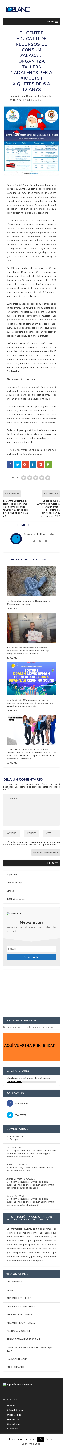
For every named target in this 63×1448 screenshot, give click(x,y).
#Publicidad (13, 1419)
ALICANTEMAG (15, 1281)
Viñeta (10, 890)
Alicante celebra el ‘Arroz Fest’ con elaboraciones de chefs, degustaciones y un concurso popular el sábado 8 (30, 1184)
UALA (10, 1290)
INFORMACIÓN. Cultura (19, 1314)
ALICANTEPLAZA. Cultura (21, 1323)
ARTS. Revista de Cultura (21, 1306)
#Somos (11, 1405)
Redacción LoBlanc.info (39, 96)
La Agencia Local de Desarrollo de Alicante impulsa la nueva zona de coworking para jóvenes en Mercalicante (31, 1153)
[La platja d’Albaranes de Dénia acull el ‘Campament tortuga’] (32, 581)
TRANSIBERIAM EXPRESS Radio (24, 1339)
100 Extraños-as (16, 899)
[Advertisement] (31, 990)
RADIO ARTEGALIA (17, 1359)
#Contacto (12, 1428)
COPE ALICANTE (16, 1367)
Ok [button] (40, 1439)
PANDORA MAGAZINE (19, 1331)
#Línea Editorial (15, 1410)
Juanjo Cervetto (15, 1178)
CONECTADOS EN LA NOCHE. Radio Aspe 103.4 (29, 1349)
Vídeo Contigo (14, 882)
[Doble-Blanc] (31, 1060)
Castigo (14, 1139)
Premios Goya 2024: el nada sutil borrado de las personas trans (30, 1169)
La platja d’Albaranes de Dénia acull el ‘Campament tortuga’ (29, 603)
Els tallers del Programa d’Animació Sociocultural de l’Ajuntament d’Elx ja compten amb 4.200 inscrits (28, 650)
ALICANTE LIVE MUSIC (19, 1298)
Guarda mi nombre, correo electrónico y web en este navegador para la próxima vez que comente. (31, 843)
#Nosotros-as (14, 1415)
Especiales (12, 874)
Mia (8, 1147)
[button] (50, 21)
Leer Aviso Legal (31, 1443)
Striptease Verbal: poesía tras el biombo (29, 1078)
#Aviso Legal (13, 1424)
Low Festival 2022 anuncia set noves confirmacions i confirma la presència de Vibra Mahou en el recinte (30, 703)
